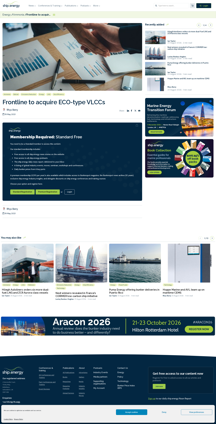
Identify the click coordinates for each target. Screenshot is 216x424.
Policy (120, 377)
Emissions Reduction (29, 94)
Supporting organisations (99, 382)
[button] (199, 25)
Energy (6, 14)
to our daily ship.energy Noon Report (169, 398)
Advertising (83, 373)
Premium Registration (47, 192)
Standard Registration (22, 192)
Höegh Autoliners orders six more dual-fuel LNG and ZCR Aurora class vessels (189, 32)
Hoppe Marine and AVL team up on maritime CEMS (188, 79)
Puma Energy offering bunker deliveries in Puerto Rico (188, 64)
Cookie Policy (8, 419)
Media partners (100, 377)
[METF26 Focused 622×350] (179, 117)
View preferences (196, 412)
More (95, 6)
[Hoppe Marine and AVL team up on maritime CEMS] (155, 85)
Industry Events (100, 372)
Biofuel (16, 94)
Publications (70, 6)
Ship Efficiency (59, 94)
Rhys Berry (12, 109)
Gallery (81, 377)
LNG (48, 94)
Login (69, 192)
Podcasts (84, 6)
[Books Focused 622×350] (179, 158)
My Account (99, 388)
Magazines (67, 382)
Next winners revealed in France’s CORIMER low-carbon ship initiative (187, 48)
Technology (61, 288)
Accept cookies (131, 412)
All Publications (68, 373)
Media (81, 382)
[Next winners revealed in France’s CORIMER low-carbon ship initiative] (155, 54)
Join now (159, 386)
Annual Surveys (68, 393)
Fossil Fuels (123, 285)
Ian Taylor (6, 296)
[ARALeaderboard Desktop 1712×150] (108, 326)
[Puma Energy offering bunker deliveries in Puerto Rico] (155, 70)
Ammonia (18, 14)
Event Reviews (44, 389)
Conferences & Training (49, 6)
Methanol (31, 285)
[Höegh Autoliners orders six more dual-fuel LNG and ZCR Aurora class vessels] (155, 38)
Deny (164, 412)
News (31, 6)
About (82, 368)
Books (65, 377)
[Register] (203, 5)
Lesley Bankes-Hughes (65, 299)
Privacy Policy (18, 419)
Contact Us (122, 368)
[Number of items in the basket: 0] (192, 5)
